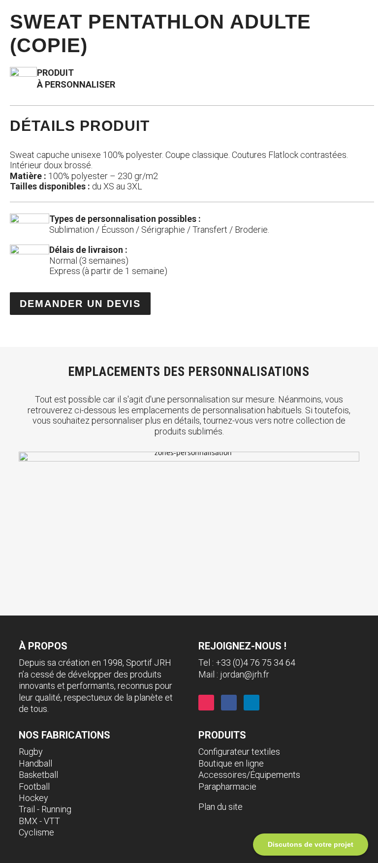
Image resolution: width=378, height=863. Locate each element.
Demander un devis (80, 303)
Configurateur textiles (239, 751)
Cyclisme (36, 832)
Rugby (31, 751)
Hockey (33, 798)
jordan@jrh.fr (244, 674)
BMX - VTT (39, 821)
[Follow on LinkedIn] (251, 702)
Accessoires (222, 775)
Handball (35, 763)
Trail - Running (45, 809)
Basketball (38, 775)
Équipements (275, 775)
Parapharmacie (227, 786)
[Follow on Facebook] (229, 702)
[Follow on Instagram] (206, 702)
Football (34, 786)
